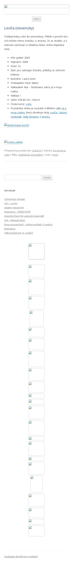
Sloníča (46, 116)
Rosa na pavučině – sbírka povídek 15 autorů (28, 224)
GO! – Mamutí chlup (14, 220)
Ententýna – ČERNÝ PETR (17, 211)
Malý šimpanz (31, 116)
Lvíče (29, 104)
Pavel (55, 154)
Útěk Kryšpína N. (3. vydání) (18, 232)
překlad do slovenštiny (30, 154)
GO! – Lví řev (11, 203)
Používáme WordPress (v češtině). (21, 556)
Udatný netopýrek (14, 207)
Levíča (53, 112)
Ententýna (9, 228)
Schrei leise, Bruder (14, 199)
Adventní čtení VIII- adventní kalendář (24, 216)
